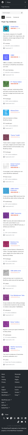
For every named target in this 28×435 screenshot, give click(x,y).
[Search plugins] (21, 12)
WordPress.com (6, 400)
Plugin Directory (5, 6)
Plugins (17, 379)
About (3, 374)
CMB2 (12, 55)
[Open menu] (25, 2)
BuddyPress (5, 407)
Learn (3, 387)
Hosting (3, 379)
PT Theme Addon (16, 82)
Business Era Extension (15, 242)
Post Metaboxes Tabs (17, 295)
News (3, 377)
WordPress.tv (5, 395)
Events (17, 389)
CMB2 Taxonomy (16, 213)
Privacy (3, 382)
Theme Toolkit (15, 135)
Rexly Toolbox (15, 322)
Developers (4, 392)
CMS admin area (16, 270)
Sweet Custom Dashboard (15, 164)
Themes (17, 377)
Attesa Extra (14, 110)
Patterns (17, 382)
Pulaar (6, 414)
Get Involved (18, 387)
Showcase (18, 374)
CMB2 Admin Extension (15, 189)
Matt (3, 402)
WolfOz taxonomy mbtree (16, 347)
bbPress (4, 405)
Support (3, 389)
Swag (17, 395)
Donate (17, 392)
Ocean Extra (14, 26)
